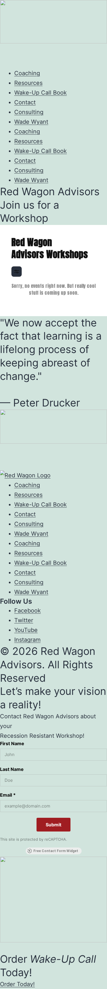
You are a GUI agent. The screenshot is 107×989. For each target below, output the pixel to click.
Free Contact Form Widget (55, 851)
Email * (8, 795)
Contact (25, 102)
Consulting (28, 112)
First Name (12, 743)
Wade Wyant (31, 121)
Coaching (27, 73)
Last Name (12, 769)
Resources (28, 82)
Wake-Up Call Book (40, 92)
